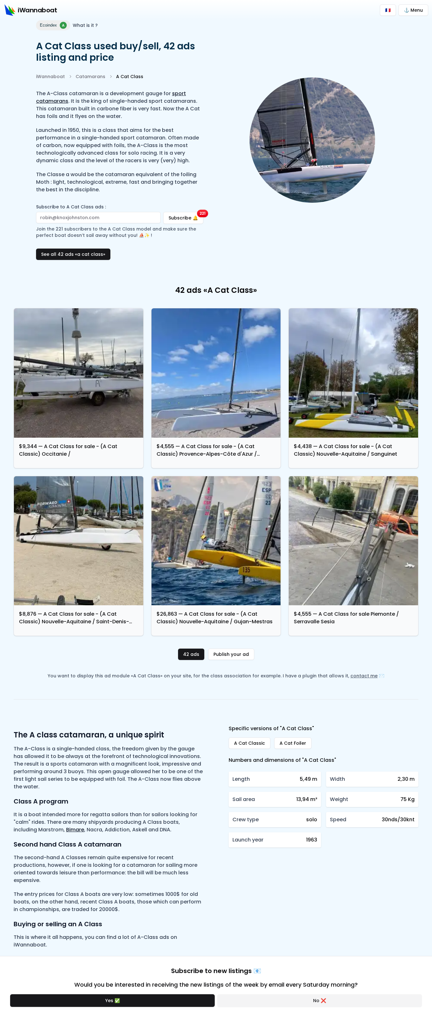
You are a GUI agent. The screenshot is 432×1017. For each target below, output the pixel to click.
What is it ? (85, 25)
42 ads (191, 654)
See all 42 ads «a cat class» (73, 254)
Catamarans (90, 76)
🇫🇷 (388, 10)
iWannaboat (50, 76)
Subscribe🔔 (186, 216)
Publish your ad (231, 654)
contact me (364, 676)
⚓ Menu (413, 10)
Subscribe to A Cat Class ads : (71, 207)
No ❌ (319, 1000)
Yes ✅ (112, 1000)
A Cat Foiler (293, 743)
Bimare (75, 829)
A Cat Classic (249, 743)
